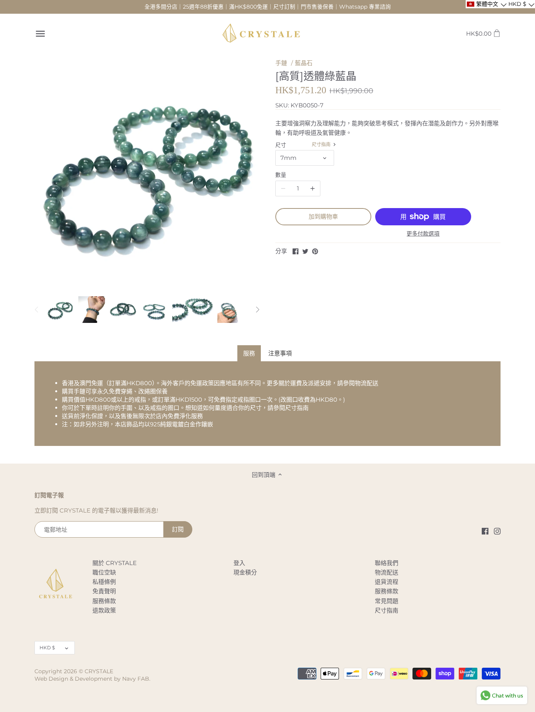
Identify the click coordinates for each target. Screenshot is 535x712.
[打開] (40, 34)
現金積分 (245, 572)
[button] (486, 4)
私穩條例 (104, 581)
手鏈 (281, 63)
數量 (280, 175)
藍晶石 (304, 63)
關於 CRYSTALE (114, 563)
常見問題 (386, 601)
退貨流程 (386, 581)
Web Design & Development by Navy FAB (91, 679)
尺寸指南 (322, 144)
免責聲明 (104, 591)
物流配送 (366, 383)
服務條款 (104, 601)
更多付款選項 (423, 234)
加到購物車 (323, 216)
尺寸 (280, 145)
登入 (239, 563)
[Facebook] (485, 531)
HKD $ (47, 647)
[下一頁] (257, 309)
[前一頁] (36, 309)
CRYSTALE (99, 671)
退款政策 (104, 610)
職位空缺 (104, 572)
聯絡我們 (386, 563)
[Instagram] (497, 531)
